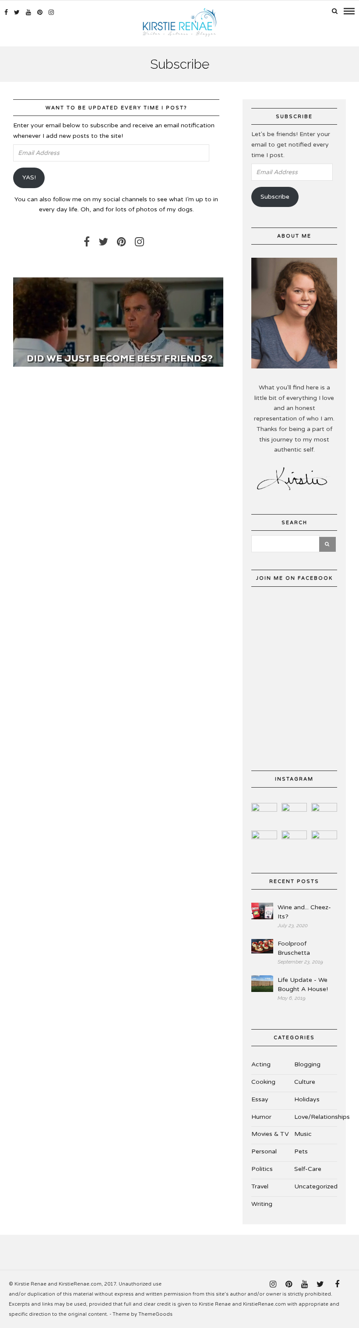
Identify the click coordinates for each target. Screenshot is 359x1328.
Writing (261, 1204)
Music (303, 1134)
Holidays (307, 1099)
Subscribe (274, 196)
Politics (262, 1169)
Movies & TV (270, 1134)
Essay (259, 1099)
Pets (301, 1151)
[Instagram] (51, 12)
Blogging (307, 1064)
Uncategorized (316, 1186)
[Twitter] (103, 242)
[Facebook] (87, 242)
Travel (259, 1186)
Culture (304, 1082)
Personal (264, 1151)
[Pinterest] (39, 12)
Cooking (263, 1082)
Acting (261, 1064)
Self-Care (307, 1169)
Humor (261, 1117)
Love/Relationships (322, 1117)
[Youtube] (28, 12)
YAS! (29, 177)
